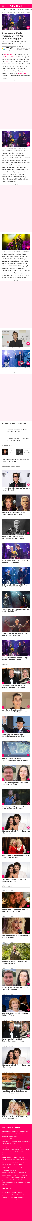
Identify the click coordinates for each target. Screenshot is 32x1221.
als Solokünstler (23, 73)
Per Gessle (8, 54)
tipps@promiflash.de (9, 461)
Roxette (8, 61)
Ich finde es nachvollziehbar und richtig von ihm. (16, 431)
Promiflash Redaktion (19, 41)
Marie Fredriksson (11, 57)
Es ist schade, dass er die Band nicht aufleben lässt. (18, 439)
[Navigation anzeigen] (2, 6)
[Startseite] (16, 6)
